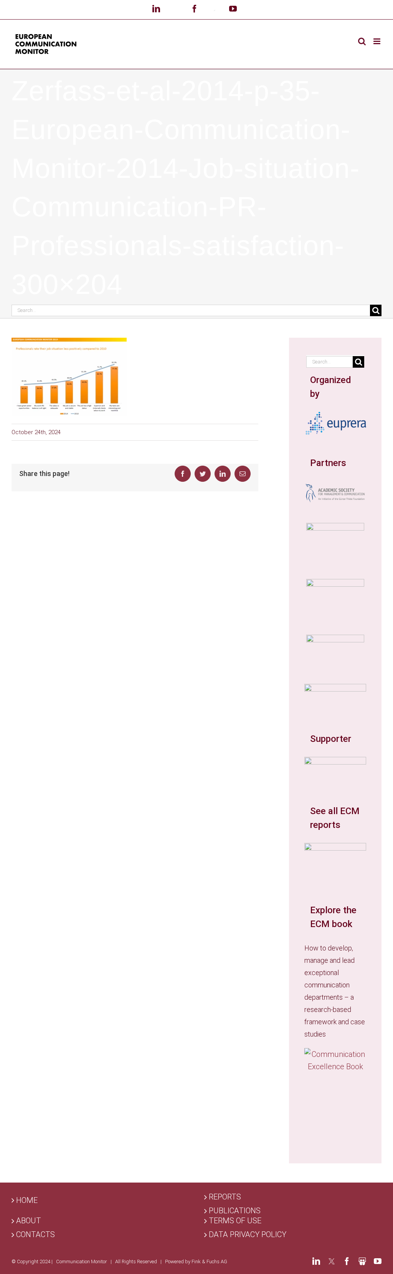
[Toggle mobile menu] (377, 41)
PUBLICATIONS (235, 1211)
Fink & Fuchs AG (209, 1261)
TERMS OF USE (235, 1221)
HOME (27, 1200)
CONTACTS (35, 1235)
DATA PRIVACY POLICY (247, 1235)
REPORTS (225, 1197)
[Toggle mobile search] (362, 41)
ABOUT (28, 1221)
